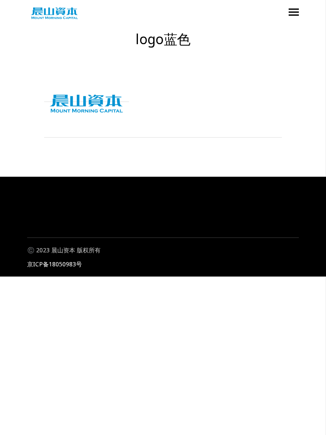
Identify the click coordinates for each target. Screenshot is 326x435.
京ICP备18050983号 (54, 264)
